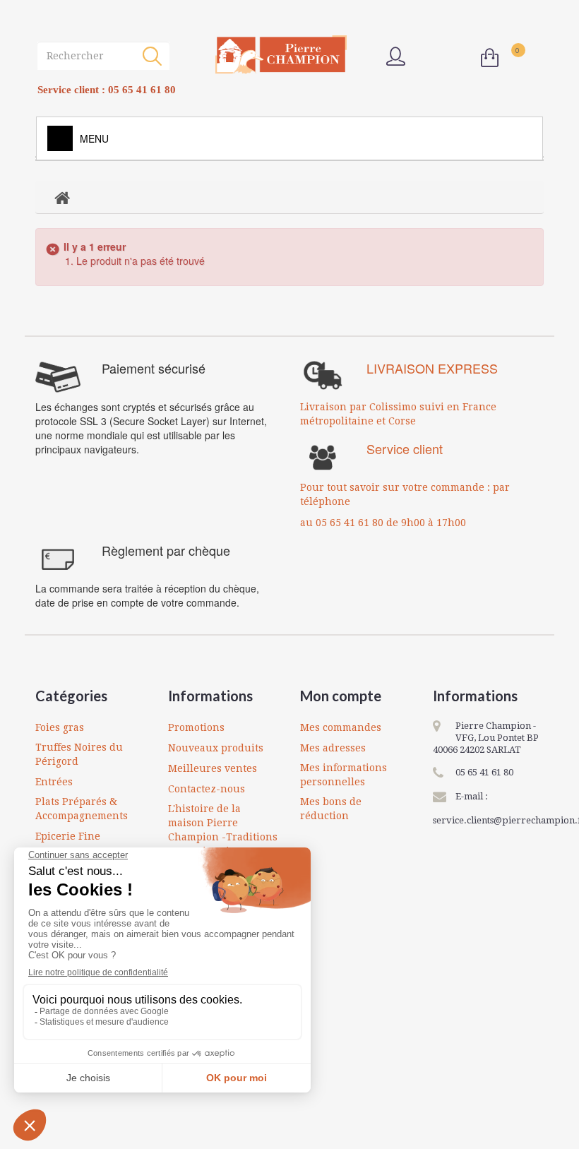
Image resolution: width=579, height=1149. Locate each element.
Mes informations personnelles (343, 774)
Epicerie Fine (67, 836)
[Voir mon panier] (493, 58)
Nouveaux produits (215, 748)
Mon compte (340, 695)
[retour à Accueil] (62, 197)
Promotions (196, 727)
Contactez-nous (206, 788)
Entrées (54, 781)
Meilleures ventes (212, 768)
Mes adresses (333, 748)
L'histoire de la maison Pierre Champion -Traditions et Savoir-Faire (222, 830)
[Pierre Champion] (281, 54)
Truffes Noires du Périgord (79, 754)
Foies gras (59, 727)
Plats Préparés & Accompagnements (81, 808)
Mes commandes (340, 727)
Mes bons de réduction (331, 808)
